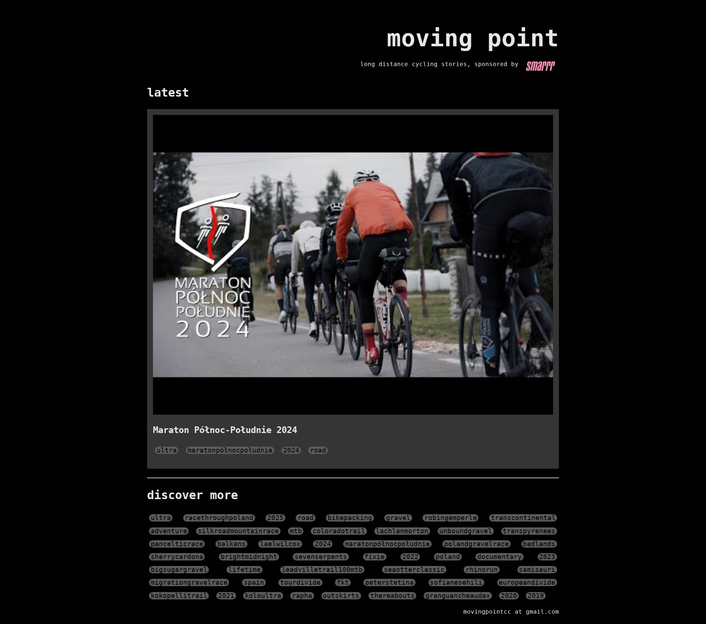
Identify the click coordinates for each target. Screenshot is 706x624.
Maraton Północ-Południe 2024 (225, 430)
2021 (226, 595)
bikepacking (350, 518)
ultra (167, 450)
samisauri (537, 569)
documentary (499, 556)
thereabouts (392, 595)
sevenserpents (321, 556)
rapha (302, 595)
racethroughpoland (219, 518)
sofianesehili (456, 582)
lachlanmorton (402, 531)
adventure (169, 531)
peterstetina (389, 582)
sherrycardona (177, 556)
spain (254, 582)
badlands (539, 544)
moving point (473, 38)
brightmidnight (249, 556)
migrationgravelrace (189, 582)
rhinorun (482, 569)
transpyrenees (529, 531)
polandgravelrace (476, 544)
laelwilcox (280, 544)
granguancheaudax (457, 595)
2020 (509, 595)
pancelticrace (177, 544)
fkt (343, 582)
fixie (374, 556)
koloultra (263, 595)
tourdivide (300, 582)
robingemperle (450, 518)
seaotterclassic (414, 569)
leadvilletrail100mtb (322, 569)
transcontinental (523, 518)
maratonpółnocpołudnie (230, 450)
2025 (275, 518)
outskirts (341, 595)
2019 (536, 595)
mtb (296, 531)
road (318, 450)
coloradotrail (339, 531)
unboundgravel (465, 531)
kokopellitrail (179, 595)
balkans (231, 544)
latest (168, 93)
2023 (547, 556)
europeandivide (527, 582)
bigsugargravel (179, 569)
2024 (291, 450)
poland (448, 556)
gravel (398, 518)
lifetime (244, 569)
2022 (410, 556)
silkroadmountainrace (238, 531)
